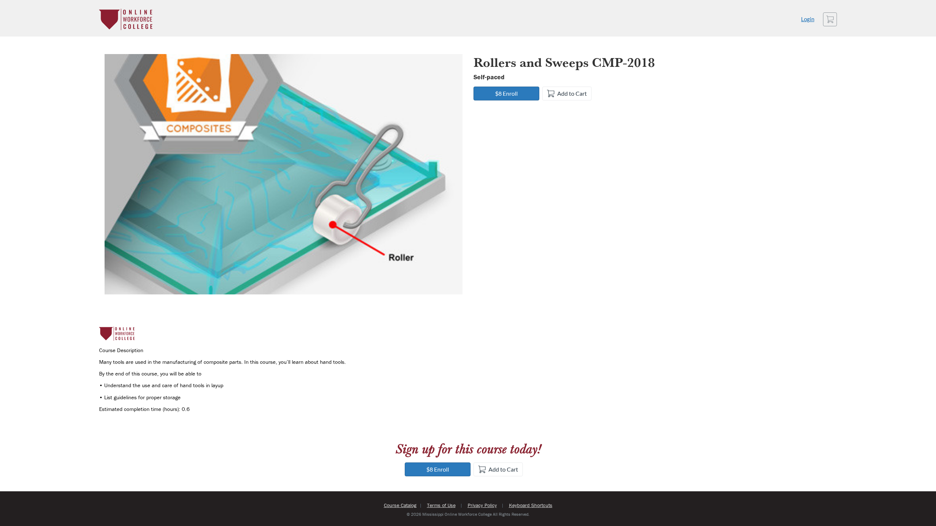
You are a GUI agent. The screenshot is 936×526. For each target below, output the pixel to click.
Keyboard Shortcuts (530, 505)
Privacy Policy (482, 505)
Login (807, 19)
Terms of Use (441, 505)
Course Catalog (400, 505)
